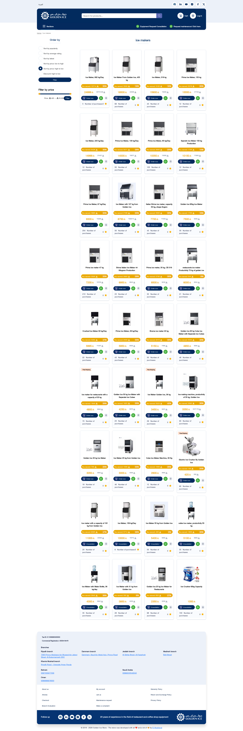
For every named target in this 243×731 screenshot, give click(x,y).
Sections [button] (50, 26)
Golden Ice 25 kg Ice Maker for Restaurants (159, 588)
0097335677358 (47, 672)
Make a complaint (102, 705)
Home (39, 33)
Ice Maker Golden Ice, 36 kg (159, 394)
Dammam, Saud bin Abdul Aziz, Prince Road (100, 654)
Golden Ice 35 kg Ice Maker (94, 457)
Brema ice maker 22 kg (159, 330)
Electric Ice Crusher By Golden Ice (191, 461)
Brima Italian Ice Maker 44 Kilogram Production (127, 269)
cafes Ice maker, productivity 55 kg (191, 524)
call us (98, 694)
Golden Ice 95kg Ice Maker (191, 204)
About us (45, 689)
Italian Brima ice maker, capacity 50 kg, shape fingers (159, 205)
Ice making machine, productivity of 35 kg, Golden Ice (191, 396)
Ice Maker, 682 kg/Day (95, 77)
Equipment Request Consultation (153, 26)
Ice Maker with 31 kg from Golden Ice (126, 588)
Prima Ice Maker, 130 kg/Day (127, 140)
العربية (41, 4)
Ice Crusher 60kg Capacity (191, 586)
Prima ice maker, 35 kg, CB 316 (159, 267)
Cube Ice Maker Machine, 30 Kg (159, 457)
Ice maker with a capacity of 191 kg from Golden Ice (95, 524)
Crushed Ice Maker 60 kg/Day (95, 330)
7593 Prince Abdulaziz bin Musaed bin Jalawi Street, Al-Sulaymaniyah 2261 (59, 656)
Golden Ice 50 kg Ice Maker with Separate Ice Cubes (127, 396)
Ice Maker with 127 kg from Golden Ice (127, 205)
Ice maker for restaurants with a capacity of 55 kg (94, 396)
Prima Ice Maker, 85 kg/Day (159, 140)
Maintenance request (104, 700)
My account (100, 689)
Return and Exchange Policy (161, 694)
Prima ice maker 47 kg (95, 267)
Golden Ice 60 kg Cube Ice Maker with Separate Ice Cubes (191, 332)
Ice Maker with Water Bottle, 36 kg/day (94, 588)
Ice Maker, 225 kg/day (95, 140)
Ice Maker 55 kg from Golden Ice (159, 523)
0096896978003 (47, 680)
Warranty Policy (156, 689)
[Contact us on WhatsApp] (101, 98)
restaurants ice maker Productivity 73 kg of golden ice (191, 269)
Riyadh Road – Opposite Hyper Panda (56, 664)
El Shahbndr (157, 727)
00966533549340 (130, 672)
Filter (55, 79)
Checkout (45, 700)
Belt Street (167, 654)
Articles (44, 694)
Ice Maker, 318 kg (159, 77)
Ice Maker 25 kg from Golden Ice (127, 457)
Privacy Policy (156, 700)
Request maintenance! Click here (187, 26)
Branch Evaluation (48, 705)
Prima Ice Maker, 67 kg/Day (94, 204)
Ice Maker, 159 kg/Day (127, 523)
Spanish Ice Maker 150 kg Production (191, 142)
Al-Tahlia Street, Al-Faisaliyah (134, 654)
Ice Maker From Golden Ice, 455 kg (127, 78)
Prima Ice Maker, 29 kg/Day (127, 330)
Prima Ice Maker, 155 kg (191, 77)
